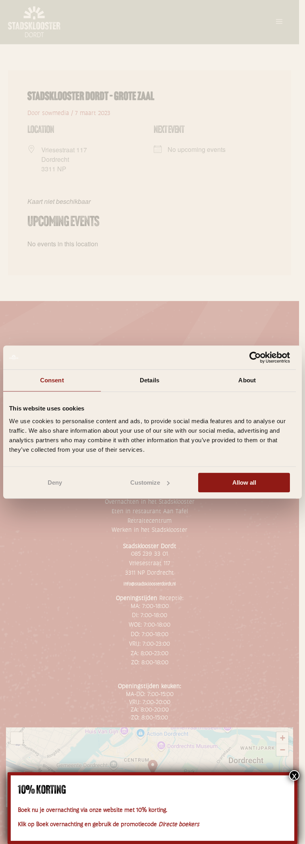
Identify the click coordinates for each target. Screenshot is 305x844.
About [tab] (247, 380)
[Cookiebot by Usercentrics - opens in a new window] (255, 357)
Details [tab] (149, 380)
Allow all (244, 482)
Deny (55, 482)
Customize (145, 482)
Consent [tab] (52, 380)
